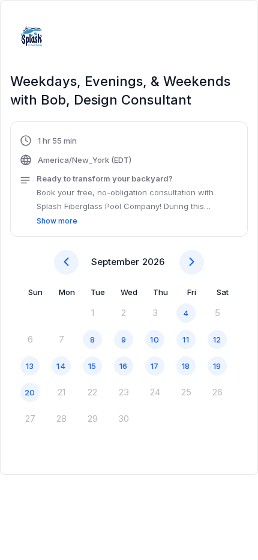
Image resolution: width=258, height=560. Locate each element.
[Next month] (191, 262)
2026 (153, 261)
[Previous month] (66, 262)
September (115, 261)
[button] (129, 181)
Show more (57, 220)
